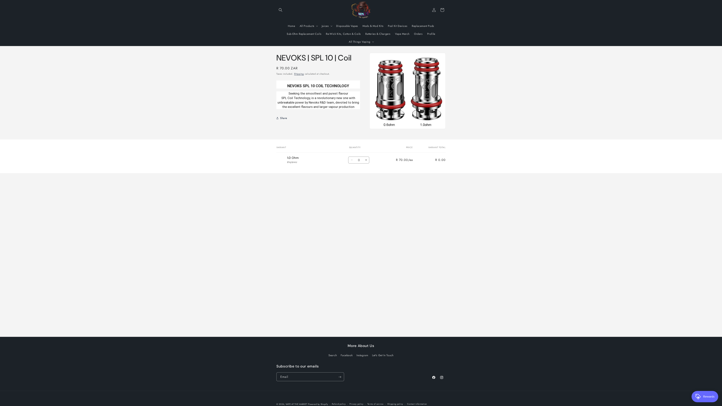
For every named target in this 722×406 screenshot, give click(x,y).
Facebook (347, 355)
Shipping (299, 74)
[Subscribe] (340, 377)
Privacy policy (356, 403)
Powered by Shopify (318, 404)
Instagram (362, 355)
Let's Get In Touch (383, 355)
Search (332, 355)
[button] (280, 10)
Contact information (417, 403)
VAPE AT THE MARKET (296, 404)
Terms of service (375, 403)
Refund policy (339, 403)
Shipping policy (395, 403)
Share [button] (283, 118)
